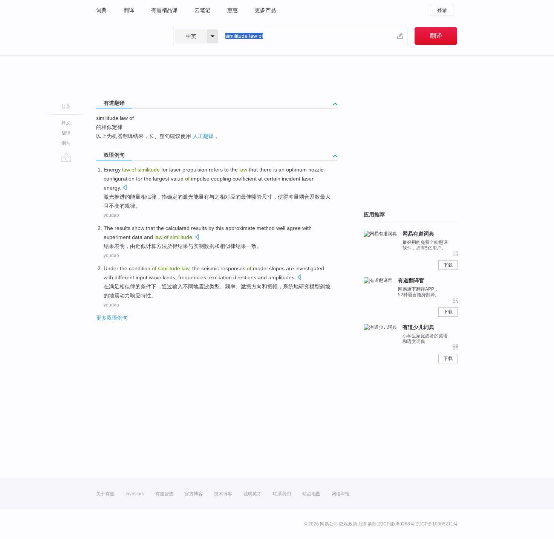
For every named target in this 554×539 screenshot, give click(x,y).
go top (66, 157)
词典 (101, 10)
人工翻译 (203, 136)
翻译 (129, 10)
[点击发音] (125, 188)
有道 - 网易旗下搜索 (127, 36)
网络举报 (341, 493)
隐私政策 (348, 524)
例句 (65, 143)
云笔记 (202, 10)
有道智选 (164, 493)
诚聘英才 (252, 493)
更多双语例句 (112, 318)
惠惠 (232, 10)
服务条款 (367, 524)
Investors (134, 493)
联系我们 (282, 493)
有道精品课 (164, 10)
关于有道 (105, 493)
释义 (65, 123)
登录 (442, 10)
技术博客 (223, 493)
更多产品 (265, 10)
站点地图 (311, 493)
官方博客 (194, 493)
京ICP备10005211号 (437, 524)
